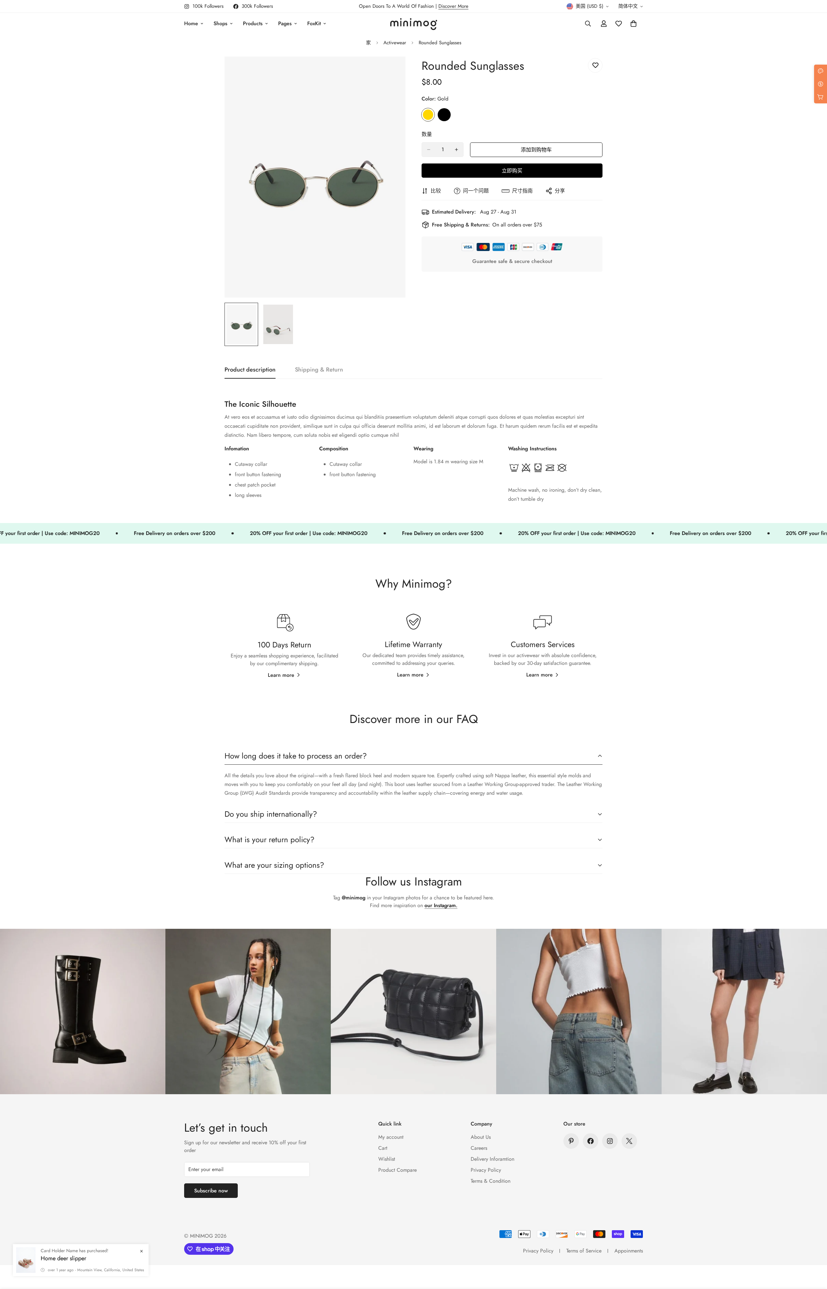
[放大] (391, 70)
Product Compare (397, 1170)
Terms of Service (584, 1250)
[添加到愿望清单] (595, 65)
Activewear (394, 42)
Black (444, 114)
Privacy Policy (486, 1170)
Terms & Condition (490, 1181)
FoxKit (314, 23)
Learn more (281, 675)
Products (253, 23)
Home (191, 23)
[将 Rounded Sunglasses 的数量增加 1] (456, 149)
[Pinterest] (571, 1141)
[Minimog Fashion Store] (413, 23)
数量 (427, 134)
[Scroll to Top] (814, 1253)
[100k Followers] (610, 1141)
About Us (481, 1137)
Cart (382, 1148)
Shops (220, 23)
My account (390, 1137)
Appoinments (628, 1250)
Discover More (453, 6)
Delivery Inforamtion (492, 1159)
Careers (479, 1148)
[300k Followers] (590, 1141)
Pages (285, 23)
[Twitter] (629, 1141)
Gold (428, 114)
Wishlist (386, 1159)
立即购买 (512, 170)
